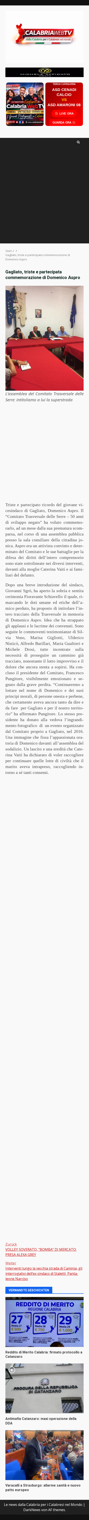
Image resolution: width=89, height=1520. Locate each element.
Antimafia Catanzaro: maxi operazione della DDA (44, 1388)
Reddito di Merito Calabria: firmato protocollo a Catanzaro (44, 1322)
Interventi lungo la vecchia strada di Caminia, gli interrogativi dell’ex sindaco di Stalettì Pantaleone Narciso (43, 1271)
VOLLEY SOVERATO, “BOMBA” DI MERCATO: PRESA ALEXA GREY (40, 1249)
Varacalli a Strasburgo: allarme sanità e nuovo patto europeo (44, 1455)
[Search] (78, 142)
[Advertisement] (44, 71)
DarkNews (31, 1509)
